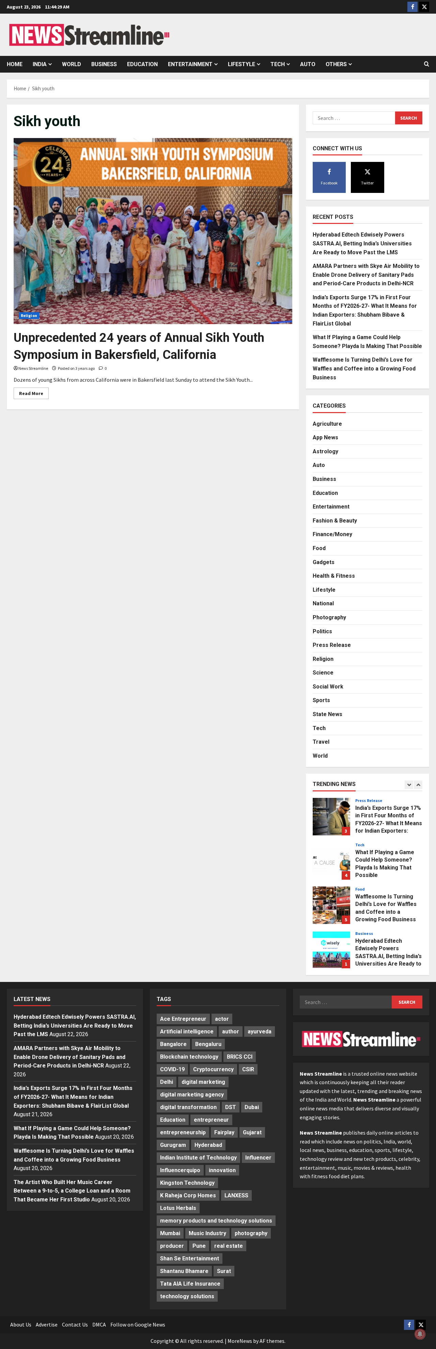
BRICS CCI (239, 1057)
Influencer (258, 1157)
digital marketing (203, 1082)
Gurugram (173, 1145)
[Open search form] (426, 64)
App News (325, 437)
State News (327, 714)
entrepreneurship (183, 1132)
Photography (329, 617)
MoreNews (240, 1340)
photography (251, 1233)
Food (319, 548)
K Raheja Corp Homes (188, 1195)
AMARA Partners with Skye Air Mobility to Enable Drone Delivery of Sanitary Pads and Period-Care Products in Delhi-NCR (366, 275)
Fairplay (224, 1132)
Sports (321, 700)
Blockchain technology (189, 1057)
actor (222, 1019)
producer (172, 1246)
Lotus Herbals (178, 1208)
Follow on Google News (137, 1324)
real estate (228, 1246)
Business (104, 64)
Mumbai (170, 1233)
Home (14, 64)
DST (230, 1107)
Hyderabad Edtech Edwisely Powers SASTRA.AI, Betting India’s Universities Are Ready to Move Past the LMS (362, 243)
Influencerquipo (180, 1170)
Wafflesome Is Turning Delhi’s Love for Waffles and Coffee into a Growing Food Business (364, 368)
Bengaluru (208, 1044)
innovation (222, 1170)
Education (142, 64)
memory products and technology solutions (216, 1220)
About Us (20, 1324)
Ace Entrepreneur (183, 1019)
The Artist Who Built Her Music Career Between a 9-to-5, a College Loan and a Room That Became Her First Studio (72, 1191)
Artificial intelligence (187, 1031)
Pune (199, 1246)
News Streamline (33, 368)
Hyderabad (208, 1145)
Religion (29, 315)
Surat (224, 1271)
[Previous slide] (409, 784)
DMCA (99, 1324)
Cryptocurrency (213, 1069)
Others (336, 64)
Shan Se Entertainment (189, 1258)
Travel (321, 742)
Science (323, 672)
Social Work (328, 686)
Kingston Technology (187, 1183)
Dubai (252, 1107)
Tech (277, 64)
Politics (322, 631)
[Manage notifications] (420, 1334)
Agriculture (327, 424)
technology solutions (187, 1296)
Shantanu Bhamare (184, 1271)
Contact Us (75, 1324)
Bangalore (173, 1044)
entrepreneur (211, 1120)
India (40, 64)
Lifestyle (241, 64)
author (230, 1031)
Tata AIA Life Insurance (190, 1283)
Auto (307, 64)
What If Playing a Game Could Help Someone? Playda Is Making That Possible (331, 861)
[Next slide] (418, 784)
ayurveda (259, 1031)
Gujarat (252, 1132)
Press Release (332, 645)
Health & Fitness (334, 576)
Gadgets (323, 562)
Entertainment (190, 64)
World (71, 64)
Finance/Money (332, 534)
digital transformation (188, 1107)
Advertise (47, 1324)
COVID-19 (172, 1069)
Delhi (166, 1082)
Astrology (325, 451)
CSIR (248, 1069)
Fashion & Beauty (335, 520)
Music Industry (207, 1233)
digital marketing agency (192, 1094)
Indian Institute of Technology (198, 1157)
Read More (34, 394)
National (323, 603)
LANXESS (236, 1195)
